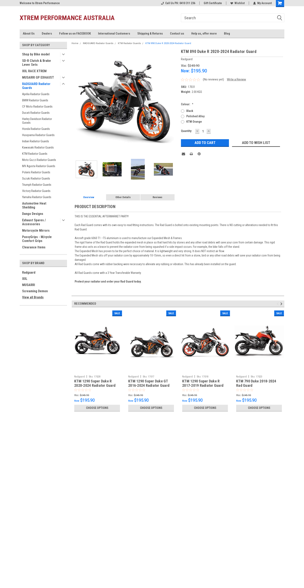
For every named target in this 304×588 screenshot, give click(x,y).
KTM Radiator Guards (34, 154)
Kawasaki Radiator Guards (38, 147)
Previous (76, 101)
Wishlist (240, 3)
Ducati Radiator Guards (36, 113)
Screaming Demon (35, 291)
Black (189, 111)
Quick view (97, 370)
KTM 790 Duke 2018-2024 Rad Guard (256, 383)
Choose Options (97, 408)
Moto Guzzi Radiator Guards (39, 160)
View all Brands (33, 297)
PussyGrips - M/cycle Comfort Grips (37, 239)
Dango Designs (32, 214)
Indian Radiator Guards (35, 141)
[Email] (183, 154)
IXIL (24, 279)
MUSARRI (28, 285)
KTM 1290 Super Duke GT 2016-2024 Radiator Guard (148, 383)
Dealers (47, 33)
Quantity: (186, 131)
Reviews (157, 197)
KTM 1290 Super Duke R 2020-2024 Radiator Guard (94, 383)
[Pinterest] (199, 154)
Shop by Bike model (36, 54)
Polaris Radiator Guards (36, 172)
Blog (227, 33)
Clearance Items (33, 247)
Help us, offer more (204, 33)
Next (174, 101)
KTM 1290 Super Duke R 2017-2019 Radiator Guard (202, 383)
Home (75, 43)
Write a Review (236, 79)
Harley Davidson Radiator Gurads (37, 121)
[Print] (191, 154)
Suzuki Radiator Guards (36, 178)
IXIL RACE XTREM (34, 71)
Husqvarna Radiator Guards (38, 135)
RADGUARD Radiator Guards (36, 86)
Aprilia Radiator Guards (35, 94)
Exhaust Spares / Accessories (34, 222)
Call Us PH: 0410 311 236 (180, 3)
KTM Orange (194, 121)
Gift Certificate (213, 3)
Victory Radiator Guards (36, 191)
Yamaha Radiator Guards (36, 197)
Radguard (28, 272)
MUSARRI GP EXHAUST (38, 77)
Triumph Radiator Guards (36, 185)
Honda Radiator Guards (36, 129)
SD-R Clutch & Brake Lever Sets (36, 63)
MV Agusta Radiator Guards (38, 166)
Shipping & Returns (150, 33)
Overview (88, 197)
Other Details (123, 197)
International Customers (114, 33)
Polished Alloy (195, 116)
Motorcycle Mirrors (36, 230)
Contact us (177, 33)
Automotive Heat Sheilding (34, 205)
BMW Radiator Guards (35, 100)
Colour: (187, 104)
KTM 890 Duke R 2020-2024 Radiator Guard (168, 43)
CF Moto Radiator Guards (37, 106)
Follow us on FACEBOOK (75, 33)
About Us (29, 33)
